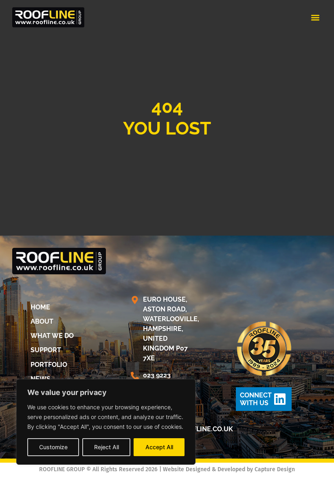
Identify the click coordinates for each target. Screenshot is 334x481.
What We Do (52, 336)
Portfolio (49, 364)
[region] (106, 422)
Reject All (106, 446)
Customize (53, 446)
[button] (315, 17)
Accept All (159, 446)
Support (46, 350)
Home (40, 307)
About (42, 321)
